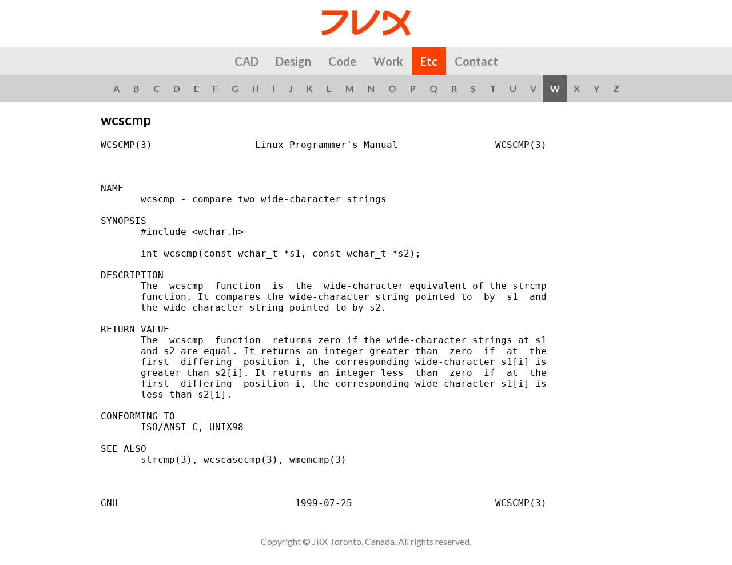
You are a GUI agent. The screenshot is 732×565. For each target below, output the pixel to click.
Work (388, 61)
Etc (428, 61)
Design (293, 61)
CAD (246, 61)
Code (342, 61)
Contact (476, 61)
